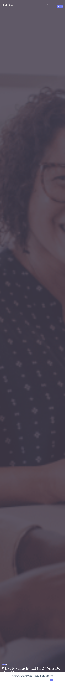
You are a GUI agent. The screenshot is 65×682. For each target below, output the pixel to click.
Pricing (46, 4)
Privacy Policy (38, 677)
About (31, 4)
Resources (51, 4)
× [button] (56, 673)
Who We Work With (39, 4)
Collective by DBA (59, 4)
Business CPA (4, 664)
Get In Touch (60, 6)
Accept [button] (51, 679)
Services (27, 4)
